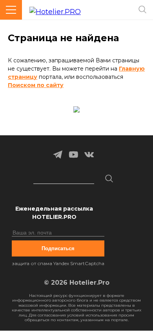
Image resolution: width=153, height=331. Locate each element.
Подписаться (58, 248)
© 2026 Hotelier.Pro (76, 282)
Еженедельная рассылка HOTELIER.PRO (54, 212)
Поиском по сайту (36, 85)
